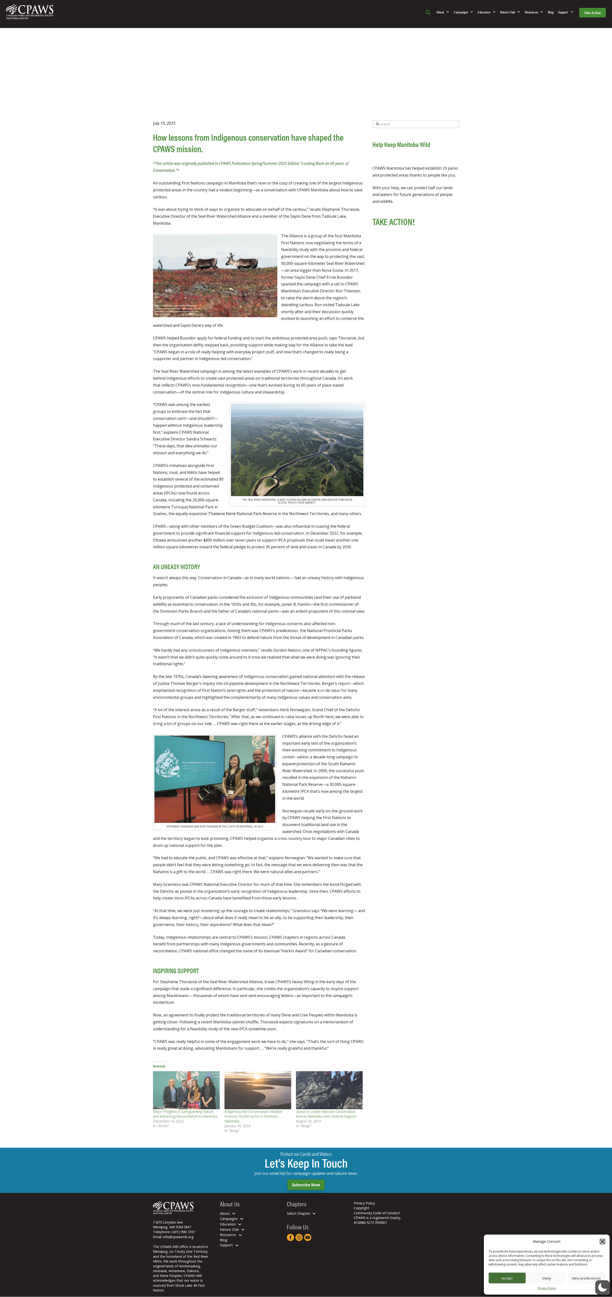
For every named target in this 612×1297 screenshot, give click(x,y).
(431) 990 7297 (183, 1232)
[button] (602, 1241)
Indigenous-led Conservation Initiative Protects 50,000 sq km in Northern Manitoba (253, 1116)
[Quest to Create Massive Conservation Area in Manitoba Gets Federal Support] (329, 1090)
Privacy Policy (547, 1288)
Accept (507, 1278)
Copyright (361, 1208)
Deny (546, 1278)
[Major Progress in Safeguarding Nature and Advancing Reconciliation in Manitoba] (186, 1090)
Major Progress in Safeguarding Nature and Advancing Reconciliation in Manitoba (185, 1114)
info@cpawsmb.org (178, 1237)
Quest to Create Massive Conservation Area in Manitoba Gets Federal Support (326, 1114)
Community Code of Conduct (377, 1213)
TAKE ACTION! (393, 221)
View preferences (586, 1278)
